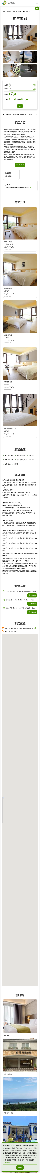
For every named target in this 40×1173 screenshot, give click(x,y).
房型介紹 (16, 114)
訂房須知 (30, 114)
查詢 (20, 106)
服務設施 (23, 114)
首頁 (3, 11)
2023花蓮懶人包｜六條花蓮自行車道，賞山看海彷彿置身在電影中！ (19, 608)
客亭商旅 (27, 11)
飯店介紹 (8, 114)
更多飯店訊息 (20, 165)
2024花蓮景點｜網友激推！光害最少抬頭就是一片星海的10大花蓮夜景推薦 (19, 591)
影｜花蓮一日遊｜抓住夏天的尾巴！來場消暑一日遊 (19, 600)
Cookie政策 (6, 1162)
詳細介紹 (33, 595)
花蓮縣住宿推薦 (18, 11)
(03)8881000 (9, 176)
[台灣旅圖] (8, 3)
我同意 (20, 1167)
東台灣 (9, 11)
